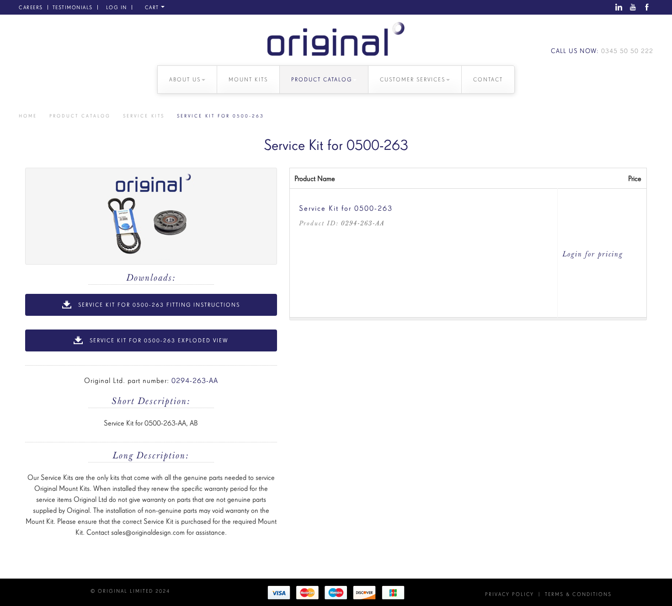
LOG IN (116, 7)
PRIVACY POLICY (509, 594)
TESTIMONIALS (73, 7)
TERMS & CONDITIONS (578, 594)
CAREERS (31, 7)
